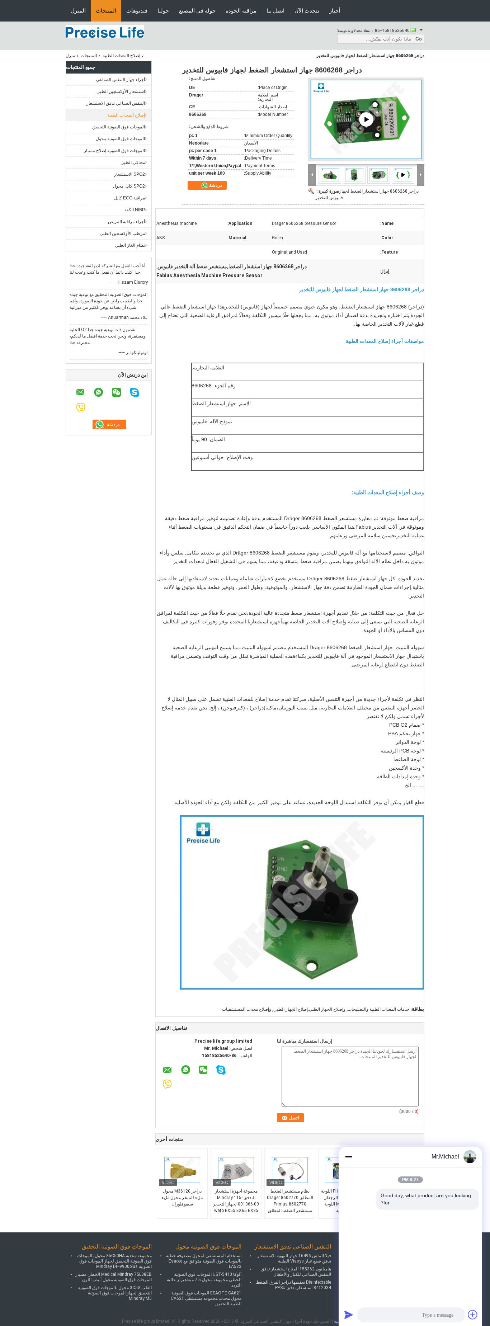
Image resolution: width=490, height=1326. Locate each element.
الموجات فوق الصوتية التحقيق (118, 126)
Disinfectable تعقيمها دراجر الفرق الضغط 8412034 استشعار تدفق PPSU (293, 1285)
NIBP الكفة (134, 209)
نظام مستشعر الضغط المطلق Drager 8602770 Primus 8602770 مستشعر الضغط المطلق (290, 1201)
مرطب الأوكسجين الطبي (122, 233)
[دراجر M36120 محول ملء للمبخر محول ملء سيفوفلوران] (182, 1170)
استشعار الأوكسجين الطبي (120, 91)
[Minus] (348, 1156)
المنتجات (106, 11)
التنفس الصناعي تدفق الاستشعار (115, 103)
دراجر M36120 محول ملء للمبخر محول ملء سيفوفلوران (182, 1198)
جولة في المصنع (197, 11)
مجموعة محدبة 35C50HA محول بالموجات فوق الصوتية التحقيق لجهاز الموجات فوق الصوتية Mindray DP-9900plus (114, 1261)
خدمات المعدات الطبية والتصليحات (378, 1009)
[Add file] (473, 1314)
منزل (70, 55)
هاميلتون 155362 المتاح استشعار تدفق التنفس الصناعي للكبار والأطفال (296, 1271)
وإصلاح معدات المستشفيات (246, 1009)
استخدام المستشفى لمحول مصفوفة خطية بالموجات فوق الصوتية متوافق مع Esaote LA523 (203, 1261)
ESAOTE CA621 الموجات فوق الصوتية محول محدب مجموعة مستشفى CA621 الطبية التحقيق (206, 1298)
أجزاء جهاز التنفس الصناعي (120, 79)
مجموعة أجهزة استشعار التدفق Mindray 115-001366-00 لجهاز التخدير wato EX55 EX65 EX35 (236, 1201)
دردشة (215, 185)
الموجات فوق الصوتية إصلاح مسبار (114, 150)
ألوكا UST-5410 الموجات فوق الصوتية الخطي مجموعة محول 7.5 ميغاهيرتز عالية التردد (204, 1280)
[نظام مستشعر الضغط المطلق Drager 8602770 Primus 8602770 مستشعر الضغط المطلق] (290, 1170)
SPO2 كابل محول (129, 186)
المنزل (78, 11)
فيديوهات (136, 11)
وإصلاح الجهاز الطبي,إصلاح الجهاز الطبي (309, 1009)
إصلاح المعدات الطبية (121, 55)
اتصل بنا (275, 11)
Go (418, 39)
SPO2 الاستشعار (129, 174)
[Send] (348, 1314)
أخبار (334, 11)
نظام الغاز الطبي (130, 245)
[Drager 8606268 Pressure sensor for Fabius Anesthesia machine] (366, 119)
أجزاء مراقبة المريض (126, 221)
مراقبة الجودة (241, 11)
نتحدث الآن (307, 10)
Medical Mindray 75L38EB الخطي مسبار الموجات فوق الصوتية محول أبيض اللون (113, 1277)
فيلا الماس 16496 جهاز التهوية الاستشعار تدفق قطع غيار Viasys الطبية (294, 1258)
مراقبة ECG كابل (129, 197)
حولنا (163, 11)
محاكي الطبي (133, 162)
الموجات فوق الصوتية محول (120, 138)
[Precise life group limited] (105, 31)
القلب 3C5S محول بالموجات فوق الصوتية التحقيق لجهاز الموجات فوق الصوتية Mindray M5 (115, 1293)
